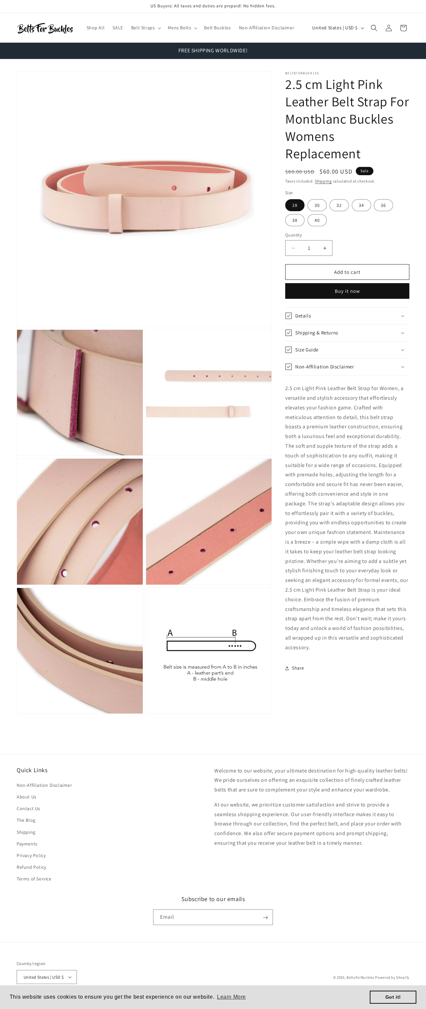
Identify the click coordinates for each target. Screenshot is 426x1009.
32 (339, 205)
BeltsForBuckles (360, 977)
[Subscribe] (265, 917)
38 (295, 220)
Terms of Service (34, 879)
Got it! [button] (393, 997)
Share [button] (298, 668)
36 (383, 205)
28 (295, 205)
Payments (27, 844)
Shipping (323, 181)
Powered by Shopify (392, 977)
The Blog (26, 820)
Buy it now (347, 291)
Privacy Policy (31, 856)
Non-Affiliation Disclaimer (44, 785)
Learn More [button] (231, 997)
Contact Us (28, 809)
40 (317, 220)
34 (361, 205)
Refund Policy (31, 867)
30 (317, 205)
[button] (145, 28)
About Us (27, 797)
